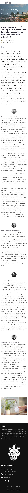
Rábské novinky (11, 13)
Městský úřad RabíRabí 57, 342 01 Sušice (10, 470)
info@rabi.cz (7, 477)
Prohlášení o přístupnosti (14, 489)
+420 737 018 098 (9, 474)
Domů (2, 13)
